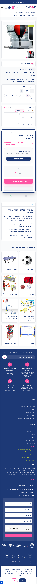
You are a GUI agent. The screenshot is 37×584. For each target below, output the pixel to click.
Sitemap (32, 455)
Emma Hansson (30, 452)
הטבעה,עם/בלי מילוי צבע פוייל (26, 124)
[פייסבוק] (18, 556)
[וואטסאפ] (24, 556)
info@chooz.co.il (24, 495)
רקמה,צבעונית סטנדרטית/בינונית (25, 121)
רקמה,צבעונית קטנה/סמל (27, 117)
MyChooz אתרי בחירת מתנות (26, 450)
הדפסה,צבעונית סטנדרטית (27, 114)
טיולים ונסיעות (31, 432)
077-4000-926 (23, 492)
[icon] (5, 7)
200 (17, 95)
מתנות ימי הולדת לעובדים (28, 407)
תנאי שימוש (32, 561)
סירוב (14, 580)
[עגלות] (9, 7)
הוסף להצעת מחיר (16, 181)
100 (23, 95)
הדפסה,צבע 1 (19, 110)
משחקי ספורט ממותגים (23, 12)
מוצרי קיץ (32, 429)
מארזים (33, 434)
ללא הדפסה (29, 110)
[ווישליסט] (13, 7)
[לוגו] (31, 7)
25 (32, 95)
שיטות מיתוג (12, 564)
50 (27, 95)
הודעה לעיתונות (30, 460)
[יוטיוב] (7, 556)
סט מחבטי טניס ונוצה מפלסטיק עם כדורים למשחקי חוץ (28, 318)
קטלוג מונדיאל (31, 415)
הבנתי (22, 580)
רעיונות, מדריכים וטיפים (28, 457)
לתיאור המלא (17, 81)
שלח (18, 535)
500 (7, 95)
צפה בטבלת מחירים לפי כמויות (17, 188)
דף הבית (33, 12)
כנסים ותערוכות (30, 440)
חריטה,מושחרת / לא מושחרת (10, 114)
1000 (31, 99)
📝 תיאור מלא (29, 204)
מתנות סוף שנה (30, 412)
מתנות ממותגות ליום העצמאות (26, 418)
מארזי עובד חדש (30, 404)
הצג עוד (32, 479)
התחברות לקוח (18, 159)
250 (12, 95)
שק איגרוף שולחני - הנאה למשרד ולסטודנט (24, 15)
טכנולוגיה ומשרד (30, 443)
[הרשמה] (4, 357)
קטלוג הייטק (31, 409)
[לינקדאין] (13, 556)
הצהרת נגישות (23, 561)
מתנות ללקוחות (30, 564)
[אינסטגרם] (30, 556)
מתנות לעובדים (21, 564)
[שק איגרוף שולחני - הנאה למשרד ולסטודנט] (18, 37)
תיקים (33, 437)
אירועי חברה (14, 561)
